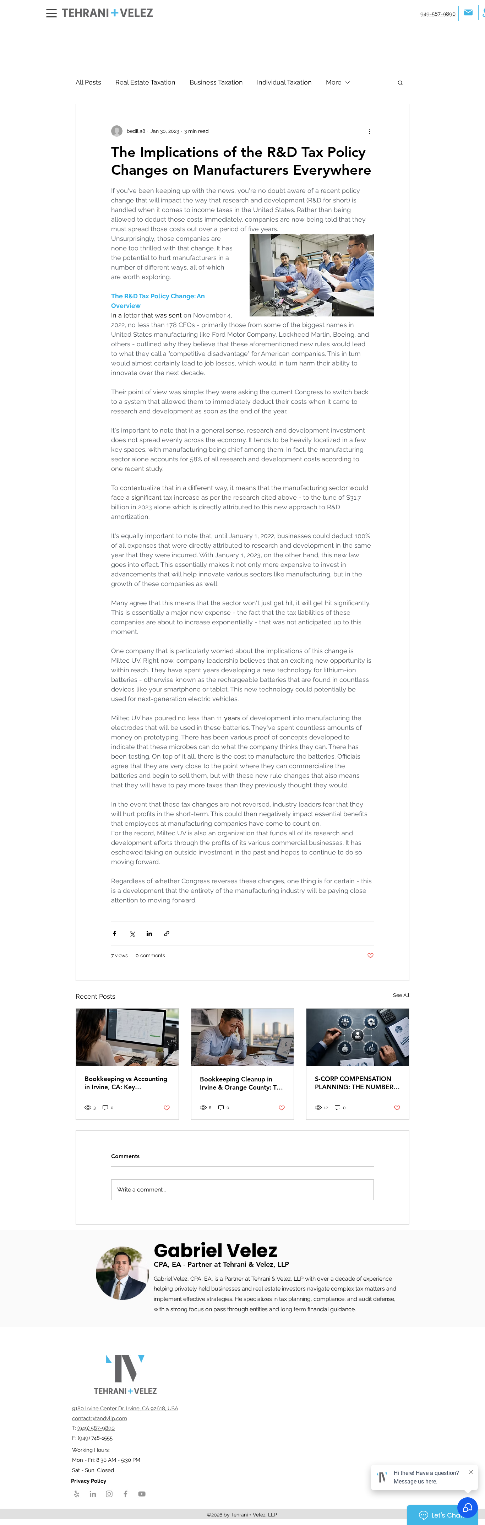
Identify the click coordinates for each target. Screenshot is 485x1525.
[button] (400, 82)
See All (401, 995)
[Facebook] (125, 1493)
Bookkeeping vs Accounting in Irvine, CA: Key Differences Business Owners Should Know (127, 1083)
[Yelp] (76, 1493)
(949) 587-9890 (96, 1428)
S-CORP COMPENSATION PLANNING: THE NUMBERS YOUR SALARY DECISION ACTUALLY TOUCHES (356, 1083)
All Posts (88, 82)
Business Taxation (216, 82)
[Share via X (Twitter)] (132, 933)
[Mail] (468, 12)
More (334, 82)
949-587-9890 (438, 14)
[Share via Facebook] (114, 933)
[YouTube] (141, 1493)
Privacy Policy (89, 1481)
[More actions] (369, 131)
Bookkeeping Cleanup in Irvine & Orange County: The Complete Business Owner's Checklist (242, 1083)
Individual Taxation (284, 82)
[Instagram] (109, 1493)
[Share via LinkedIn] (149, 933)
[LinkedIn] (92, 1493)
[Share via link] (166, 933)
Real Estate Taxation (145, 82)
